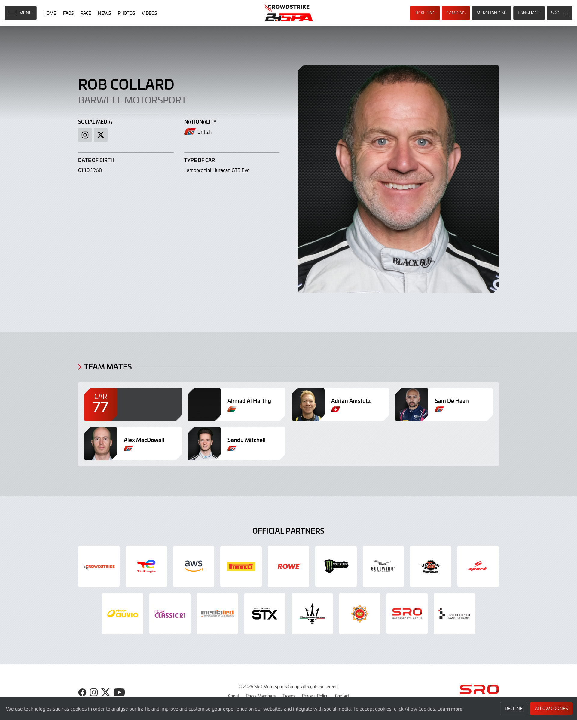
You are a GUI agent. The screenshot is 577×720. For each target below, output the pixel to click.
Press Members (261, 696)
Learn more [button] (450, 708)
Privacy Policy (315, 696)
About (233, 696)
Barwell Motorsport (132, 99)
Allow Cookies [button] (551, 708)
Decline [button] (514, 708)
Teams (288, 696)
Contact (342, 696)
